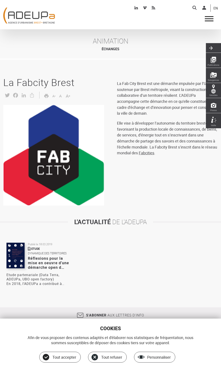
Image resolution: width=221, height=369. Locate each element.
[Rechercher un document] (194, 7)
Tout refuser (111, 357)
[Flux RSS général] (153, 7)
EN (215, 8)
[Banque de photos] (213, 105)
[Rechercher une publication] (213, 60)
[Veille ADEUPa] (213, 120)
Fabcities (146, 152)
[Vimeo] (144, 7)
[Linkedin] (136, 7)
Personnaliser (159, 357)
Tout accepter (64, 357)
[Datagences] (213, 75)
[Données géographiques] (213, 90)
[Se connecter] (204, 7)
